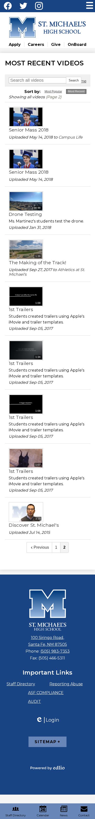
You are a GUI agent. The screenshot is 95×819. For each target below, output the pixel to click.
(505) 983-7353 (55, 651)
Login (47, 720)
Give (56, 44)
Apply (15, 44)
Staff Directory (21, 684)
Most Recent (76, 91)
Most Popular (53, 91)
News (63, 815)
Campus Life (70, 137)
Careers (36, 44)
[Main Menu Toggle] (89, 5)
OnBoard (77, 44)
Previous (41, 547)
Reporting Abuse (66, 684)
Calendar (43, 815)
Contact (84, 815)
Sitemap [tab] (46, 741)
